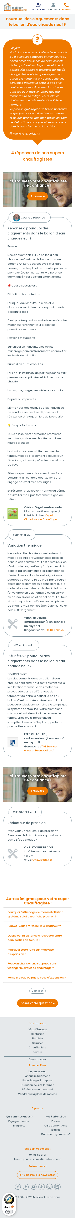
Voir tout (37, 991)
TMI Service (49, 746)
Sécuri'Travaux (37, 1029)
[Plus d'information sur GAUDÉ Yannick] (13, 624)
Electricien (37, 1034)
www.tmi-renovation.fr (39, 750)
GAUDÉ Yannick (54, 630)
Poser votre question (36, 1003)
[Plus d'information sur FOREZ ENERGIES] (13, 853)
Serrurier (37, 1043)
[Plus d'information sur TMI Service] (13, 742)
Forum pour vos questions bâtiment (37, 1159)
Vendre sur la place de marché (37, 1094)
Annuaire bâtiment (37, 1076)
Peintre (37, 1052)
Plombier (37, 1038)
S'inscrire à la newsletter (39, 1175)
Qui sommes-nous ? (19, 1116)
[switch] (9, 1212)
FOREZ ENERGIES (42, 860)
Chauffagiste (37, 1047)
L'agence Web (37, 1071)
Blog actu (19, 1125)
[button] (66, 6)
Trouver (37, 196)
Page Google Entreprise (37, 1080)
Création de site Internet (37, 1085)
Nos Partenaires (56, 1116)
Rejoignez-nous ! (19, 1121)
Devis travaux (37, 1059)
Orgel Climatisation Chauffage (40, 517)
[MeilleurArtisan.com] (15, 7)
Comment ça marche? (56, 1134)
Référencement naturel (37, 1089)
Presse (55, 1121)
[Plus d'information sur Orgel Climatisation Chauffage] (13, 513)
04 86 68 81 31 (37, 1155)
